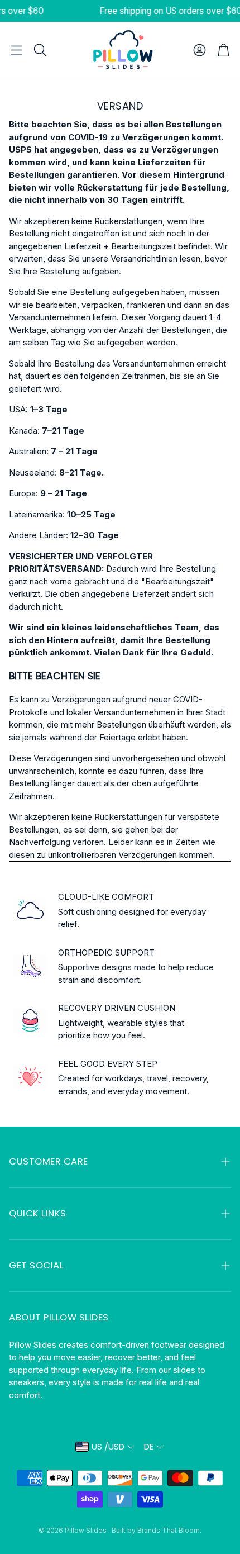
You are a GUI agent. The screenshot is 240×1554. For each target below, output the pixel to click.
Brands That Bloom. (169, 1530)
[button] (16, 50)
